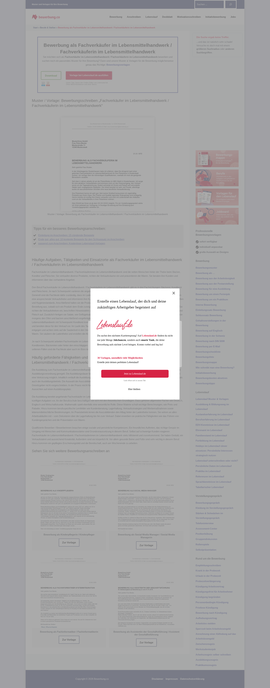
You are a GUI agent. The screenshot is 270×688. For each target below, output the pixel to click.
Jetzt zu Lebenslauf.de (135, 373)
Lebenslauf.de (149, 335)
